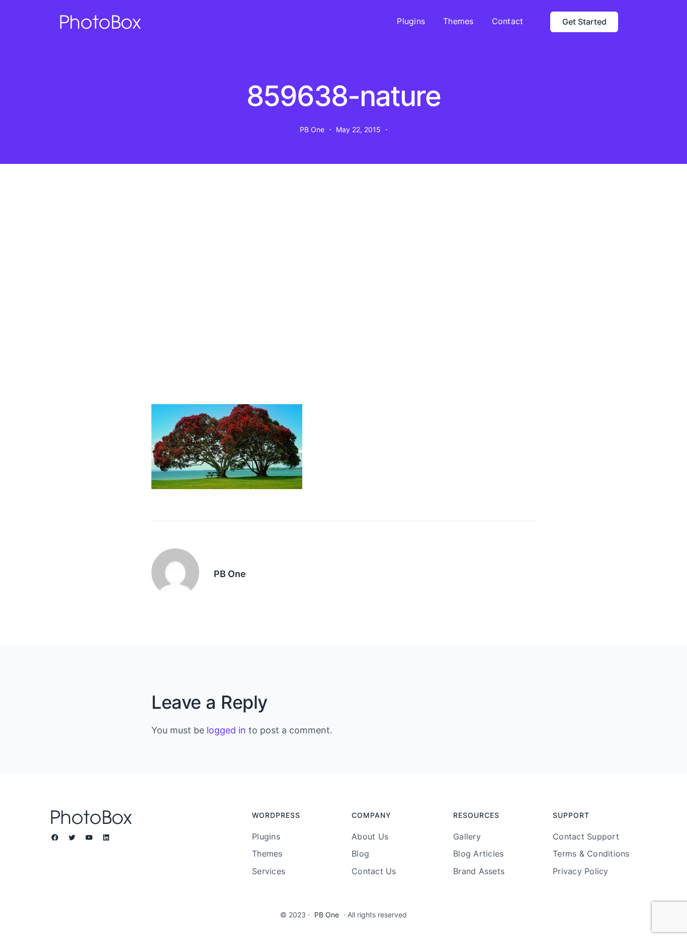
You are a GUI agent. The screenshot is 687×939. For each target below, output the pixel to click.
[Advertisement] (343, 288)
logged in (226, 730)
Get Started (584, 22)
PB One (326, 914)
